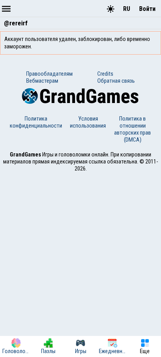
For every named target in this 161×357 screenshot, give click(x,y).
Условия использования (88, 122)
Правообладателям (49, 73)
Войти (147, 8)
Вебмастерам (42, 80)
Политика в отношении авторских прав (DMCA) (132, 129)
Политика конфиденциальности (36, 122)
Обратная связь (116, 80)
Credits (105, 73)
